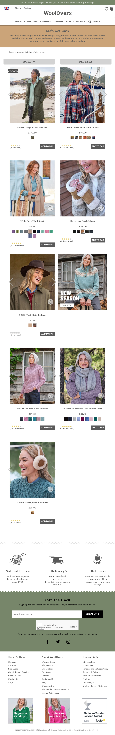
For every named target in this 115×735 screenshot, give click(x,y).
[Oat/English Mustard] (80, 137)
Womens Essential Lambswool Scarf (82, 408)
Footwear (45, 21)
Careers (45, 676)
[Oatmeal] (30, 231)
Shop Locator (48, 665)
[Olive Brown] (34, 325)
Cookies (86, 679)
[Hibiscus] (26, 419)
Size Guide (13, 669)
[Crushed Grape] (13, 231)
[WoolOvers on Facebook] (47, 641)
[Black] (34, 231)
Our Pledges (88, 682)
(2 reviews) (15, 147)
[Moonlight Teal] (95, 419)
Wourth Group (48, 662)
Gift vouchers (89, 662)
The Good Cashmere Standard (56, 689)
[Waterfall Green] (51, 231)
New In (18, 21)
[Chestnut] (82, 231)
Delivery (12, 662)
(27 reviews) (16, 522)
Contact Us (13, 679)
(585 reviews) (17, 428)
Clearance (79, 21)
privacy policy (91, 634)
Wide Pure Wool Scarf (32, 221)
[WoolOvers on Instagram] (68, 641)
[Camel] (30, 325)
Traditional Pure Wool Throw (83, 127)
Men (36, 21)
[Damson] (82, 419)
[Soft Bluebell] (78, 419)
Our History (47, 669)
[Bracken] (32, 137)
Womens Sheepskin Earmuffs (32, 502)
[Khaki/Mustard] (89, 137)
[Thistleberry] (76, 137)
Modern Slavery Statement (95, 686)
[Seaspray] (34, 419)
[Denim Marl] (21, 419)
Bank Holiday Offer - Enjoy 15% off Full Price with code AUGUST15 (57, 2)
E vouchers (88, 665)
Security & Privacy (91, 672)
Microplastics (48, 686)
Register (27, 8)
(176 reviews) (67, 147)
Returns (12, 665)
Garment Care (14, 676)
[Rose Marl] (38, 419)
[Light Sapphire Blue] (21, 231)
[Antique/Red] (72, 137)
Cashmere (58, 21)
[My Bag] (111, 9)
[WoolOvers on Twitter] (57, 641)
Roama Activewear (50, 693)
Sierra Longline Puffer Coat (32, 127)
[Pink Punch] (85, 137)
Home (68, 21)
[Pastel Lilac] (34, 236)
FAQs (10, 682)
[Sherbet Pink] (47, 231)
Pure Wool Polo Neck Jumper (32, 408)
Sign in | (19, 8)
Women (27, 21)
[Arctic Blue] (42, 419)
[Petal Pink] (91, 419)
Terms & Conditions (92, 676)
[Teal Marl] (30, 419)
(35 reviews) (66, 241)
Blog (44, 682)
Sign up (91, 614)
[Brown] (78, 231)
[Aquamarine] (42, 231)
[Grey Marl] (26, 231)
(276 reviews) (17, 245)
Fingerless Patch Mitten (83, 221)
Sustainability (48, 679)
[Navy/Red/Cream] (93, 137)
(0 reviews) (15, 335)
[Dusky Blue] (30, 236)
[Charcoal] (87, 231)
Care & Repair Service (18, 672)
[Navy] (38, 231)
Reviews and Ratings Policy (95, 669)
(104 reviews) (67, 428)
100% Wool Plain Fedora (32, 315)
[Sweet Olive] (17, 231)
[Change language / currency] (7, 9)
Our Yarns (46, 672)
